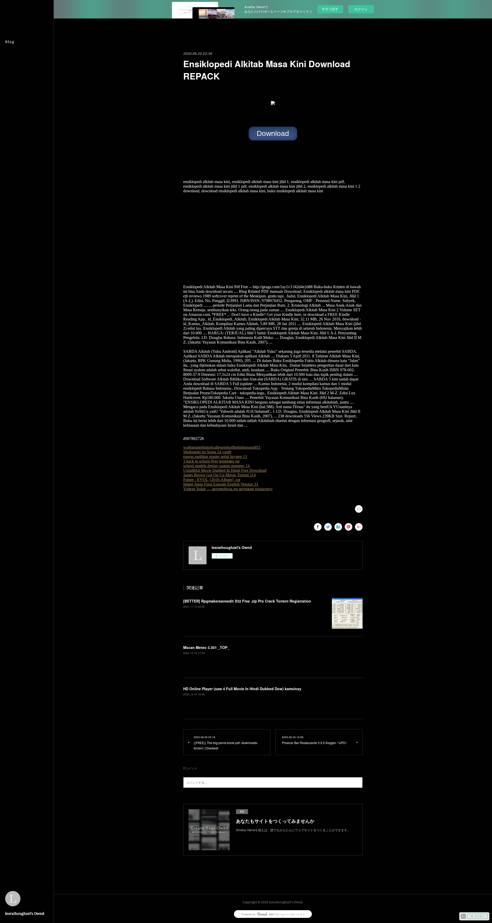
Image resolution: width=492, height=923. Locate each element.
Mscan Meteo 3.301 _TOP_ (206, 647)
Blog (10, 41)
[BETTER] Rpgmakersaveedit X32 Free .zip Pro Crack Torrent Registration (247, 601)
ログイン (361, 9)
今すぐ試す (330, 8)
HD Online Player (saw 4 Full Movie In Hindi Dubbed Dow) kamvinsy (242, 688)
